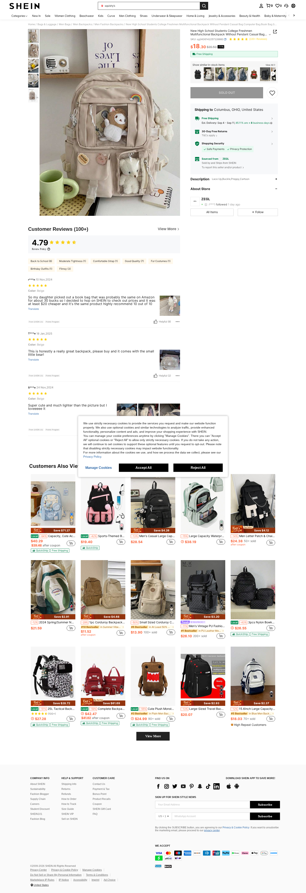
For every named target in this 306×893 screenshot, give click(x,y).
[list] (188, 786)
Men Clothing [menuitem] (127, 15)
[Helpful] (155, 321)
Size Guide (67, 809)
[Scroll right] (293, 16)
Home (31, 24)
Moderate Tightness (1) (72, 261)
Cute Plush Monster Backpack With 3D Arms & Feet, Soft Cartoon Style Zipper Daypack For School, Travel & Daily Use (153, 708)
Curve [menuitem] (111, 15)
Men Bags (65, 24)
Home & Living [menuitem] (195, 15)
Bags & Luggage (46, 24)
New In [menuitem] (36, 15)
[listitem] (198, 74)
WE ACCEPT (162, 846)
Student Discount (40, 809)
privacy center (212, 830)
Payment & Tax (101, 789)
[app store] (229, 788)
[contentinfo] (217, 856)
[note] (53, 530)
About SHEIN (37, 784)
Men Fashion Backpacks (109, 24)
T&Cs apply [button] (208, 135)
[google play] (237, 788)
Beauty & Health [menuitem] (249, 15)
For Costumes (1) (160, 261)
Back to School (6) (41, 261)
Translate (33, 309)
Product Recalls (102, 799)
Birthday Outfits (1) (41, 268)
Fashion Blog (37, 819)
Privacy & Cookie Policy (236, 827)
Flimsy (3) (65, 268)
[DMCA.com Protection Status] (168, 866)
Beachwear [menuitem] (87, 15)
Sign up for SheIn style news (175, 797)
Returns (65, 789)
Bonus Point (99, 794)
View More (153, 736)
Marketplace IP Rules (42, 879)
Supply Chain (38, 799)
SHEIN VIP (67, 814)
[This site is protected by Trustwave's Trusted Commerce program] (158, 866)
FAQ (95, 814)
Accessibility (80, 879)
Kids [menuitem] (100, 15)
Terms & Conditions (97, 874)
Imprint (95, 879)
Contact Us (99, 784)
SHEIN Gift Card (102, 809)
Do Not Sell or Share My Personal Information (56, 874)
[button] (286, 5)
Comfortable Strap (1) (105, 261)
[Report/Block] (177, 321)
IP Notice (64, 879)
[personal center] (261, 5)
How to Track (68, 804)
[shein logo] (24, 6)
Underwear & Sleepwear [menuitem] (167, 15)
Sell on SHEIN (69, 819)
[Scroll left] (288, 16)
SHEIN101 (36, 814)
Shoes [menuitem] (143, 15)
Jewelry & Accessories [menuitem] (222, 15)
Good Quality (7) (134, 261)
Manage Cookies (92, 869)
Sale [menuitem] (47, 15)
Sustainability (37, 789)
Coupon (97, 804)
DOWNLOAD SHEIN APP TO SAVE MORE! (250, 778)
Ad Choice (110, 879)
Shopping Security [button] (213, 143)
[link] (269, 5)
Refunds (66, 794)
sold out (227, 93)
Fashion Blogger (39, 794)
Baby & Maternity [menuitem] (275, 15)
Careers (34, 804)
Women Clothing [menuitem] (65, 15)
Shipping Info (68, 784)
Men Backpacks (82, 24)
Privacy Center (38, 869)
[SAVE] (272, 92)
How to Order (68, 799)
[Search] (204, 6)
